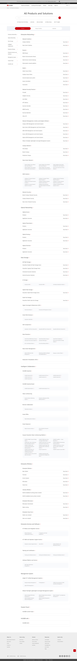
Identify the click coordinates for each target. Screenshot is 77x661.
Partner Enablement (35, 643)
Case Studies (40, 22)
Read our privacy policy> (52, 1)
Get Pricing (21, 639)
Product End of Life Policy (23, 22)
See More (33, 645)
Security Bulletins (60, 641)
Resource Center (47, 641)
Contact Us (9, 645)
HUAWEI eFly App (23, 656)
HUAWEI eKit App (12, 656)
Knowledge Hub (47, 645)
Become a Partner (35, 639)
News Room (9, 641)
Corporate (59, 639)
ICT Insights (57, 22)
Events (33, 22)
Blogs (46, 648)
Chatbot (21, 643)
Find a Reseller (22, 641)
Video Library (49, 22)
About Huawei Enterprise (11, 639)
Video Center (47, 643)
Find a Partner (34, 641)
